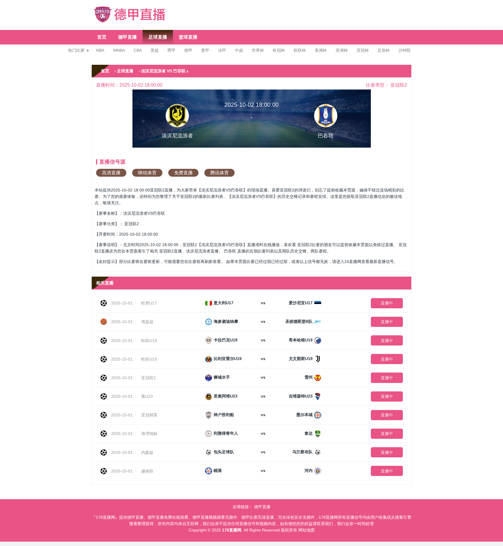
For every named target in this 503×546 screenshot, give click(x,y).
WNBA (119, 50)
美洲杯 (321, 50)
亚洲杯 (342, 50)
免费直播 (183, 172)
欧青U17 (149, 303)
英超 (154, 50)
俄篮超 (147, 321)
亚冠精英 (149, 415)
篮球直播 (188, 37)
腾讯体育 (219, 172)
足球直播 (157, 37)
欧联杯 (300, 50)
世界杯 (258, 50)
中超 (239, 50)
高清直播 (111, 172)
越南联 (147, 471)
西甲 (171, 50)
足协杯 (384, 50)
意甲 (205, 50)
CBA (138, 50)
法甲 (222, 50)
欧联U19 (149, 340)
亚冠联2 (148, 377)
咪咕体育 (147, 172)
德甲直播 (127, 37)
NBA (100, 50)
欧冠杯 (279, 50)
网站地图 (306, 530)
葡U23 (147, 396)
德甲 (188, 50)
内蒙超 (147, 452)
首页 (102, 37)
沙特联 (404, 50)
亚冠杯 (363, 50)
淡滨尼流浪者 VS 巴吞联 (163, 71)
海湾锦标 (149, 433)
